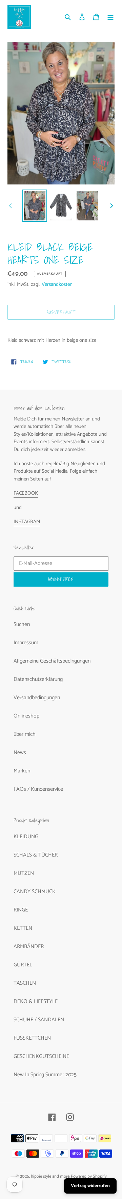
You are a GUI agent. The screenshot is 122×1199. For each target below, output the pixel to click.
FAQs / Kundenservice (38, 789)
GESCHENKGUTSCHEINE (41, 1056)
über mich (25, 734)
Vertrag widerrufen (90, 1186)
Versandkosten (57, 284)
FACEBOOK (26, 493)
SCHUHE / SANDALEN (39, 1019)
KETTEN (23, 928)
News (20, 752)
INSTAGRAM (27, 521)
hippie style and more (50, 1176)
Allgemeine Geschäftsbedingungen (52, 661)
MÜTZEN (24, 873)
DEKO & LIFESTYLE (36, 1001)
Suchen (22, 624)
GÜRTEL (23, 964)
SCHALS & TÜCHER (36, 855)
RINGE (21, 910)
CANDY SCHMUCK (35, 891)
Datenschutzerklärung (38, 679)
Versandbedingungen (37, 697)
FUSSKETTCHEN (32, 1038)
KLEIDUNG (26, 836)
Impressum (26, 642)
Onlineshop (26, 716)
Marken (22, 770)
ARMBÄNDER (29, 946)
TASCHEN (25, 983)
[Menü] (110, 16)
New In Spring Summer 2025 (45, 1074)
